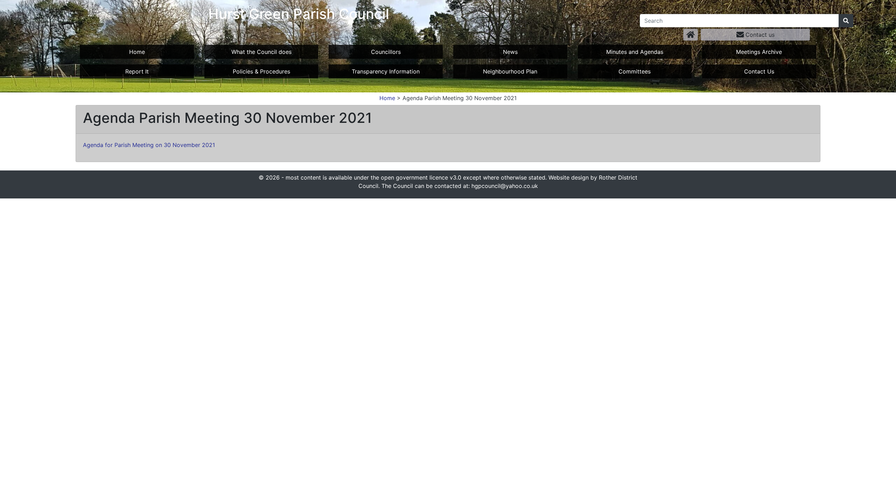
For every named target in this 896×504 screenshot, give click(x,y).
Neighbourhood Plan (510, 71)
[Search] (846, 20)
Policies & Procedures (261, 71)
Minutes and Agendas (634, 51)
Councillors (386, 51)
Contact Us (759, 71)
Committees (634, 71)
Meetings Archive (759, 51)
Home (137, 51)
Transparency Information (386, 71)
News (510, 51)
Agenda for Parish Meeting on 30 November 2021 (149, 144)
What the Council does (261, 51)
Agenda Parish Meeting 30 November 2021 (459, 98)
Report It (137, 71)
